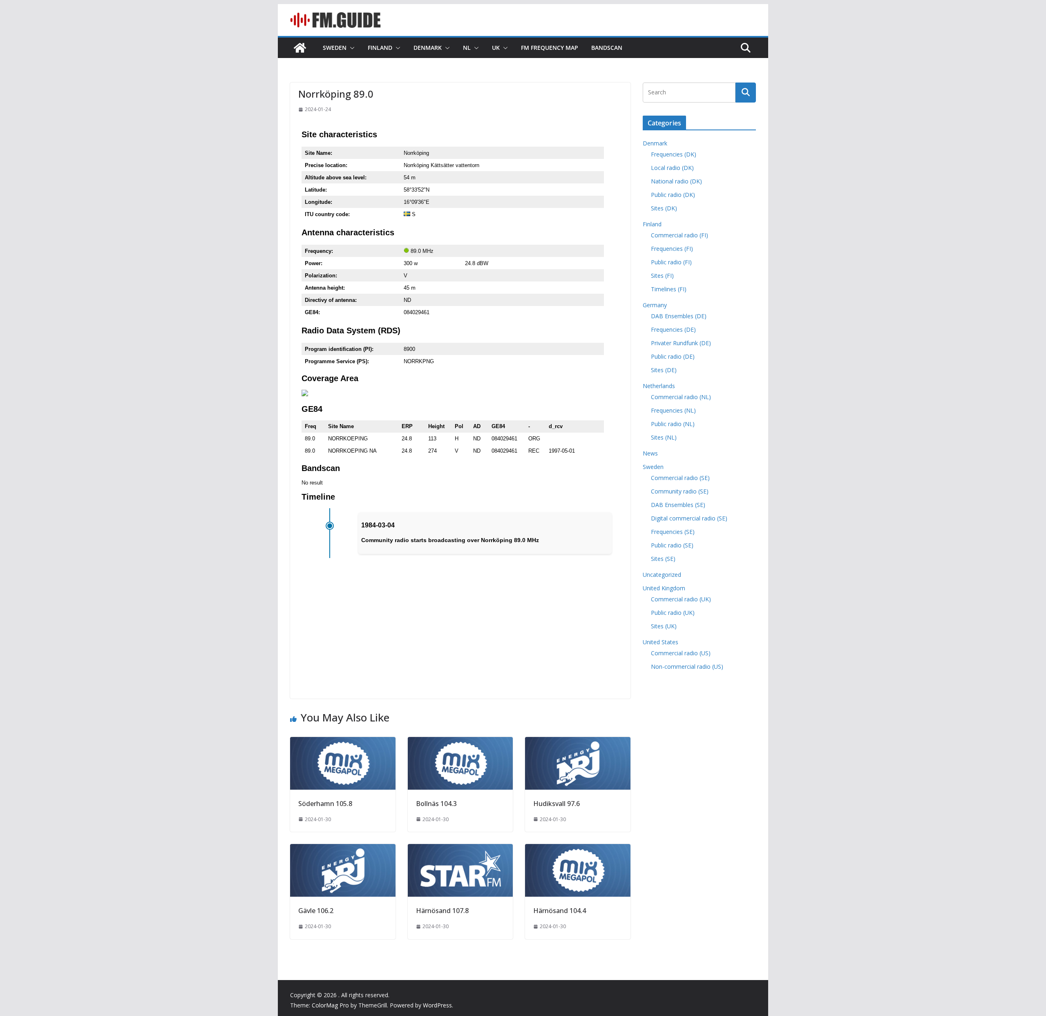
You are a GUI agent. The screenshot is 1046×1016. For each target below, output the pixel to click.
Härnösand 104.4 (559, 910)
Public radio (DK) (673, 195)
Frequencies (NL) (673, 410)
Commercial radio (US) (681, 653)
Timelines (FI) (668, 289)
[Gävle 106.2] (343, 849)
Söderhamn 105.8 (325, 803)
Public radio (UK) (673, 612)
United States (660, 642)
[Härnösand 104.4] (577, 849)
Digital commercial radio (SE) (689, 518)
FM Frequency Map (549, 47)
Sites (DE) (664, 370)
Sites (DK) (664, 208)
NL (467, 47)
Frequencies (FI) (672, 248)
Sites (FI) (662, 275)
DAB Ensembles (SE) (678, 505)
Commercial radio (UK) (681, 599)
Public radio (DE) (673, 356)
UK (496, 47)
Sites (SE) (663, 559)
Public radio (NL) (673, 424)
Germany (655, 305)
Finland (380, 47)
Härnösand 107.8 (442, 910)
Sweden (334, 47)
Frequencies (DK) (673, 154)
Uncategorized (662, 574)
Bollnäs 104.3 (436, 803)
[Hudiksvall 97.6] (577, 742)
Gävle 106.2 (315, 910)
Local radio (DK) (672, 168)
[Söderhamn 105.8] (343, 742)
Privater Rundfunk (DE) (681, 343)
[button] (350, 48)
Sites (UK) (664, 626)
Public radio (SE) (672, 545)
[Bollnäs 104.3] (460, 742)
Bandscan (606, 47)
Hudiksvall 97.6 (556, 803)
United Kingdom (664, 588)
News (650, 453)
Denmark (427, 47)
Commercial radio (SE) (680, 478)
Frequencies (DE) (673, 329)
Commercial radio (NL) (681, 397)
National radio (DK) (676, 181)
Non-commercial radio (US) (687, 666)
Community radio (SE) (680, 491)
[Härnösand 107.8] (460, 849)
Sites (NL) (664, 437)
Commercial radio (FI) (679, 235)
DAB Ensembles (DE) (678, 316)
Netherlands (659, 386)
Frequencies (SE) (673, 532)
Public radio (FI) (671, 262)
